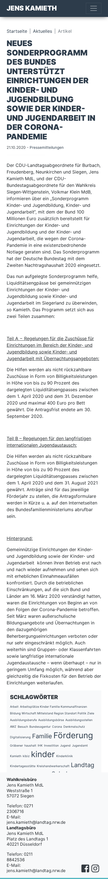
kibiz (26, 756)
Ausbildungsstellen (78, 720)
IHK (40, 745)
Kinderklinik (64, 756)
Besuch (23, 727)
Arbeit (14, 707)
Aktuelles (42, 31)
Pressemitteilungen (47, 147)
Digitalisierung (20, 737)
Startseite (17, 31)
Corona (57, 727)
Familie (42, 736)
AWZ (13, 727)
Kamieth (15, 756)
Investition (51, 745)
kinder (43, 754)
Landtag (82, 765)
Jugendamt (80, 745)
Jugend (65, 745)
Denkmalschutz (74, 727)
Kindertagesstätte (22, 766)
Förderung (73, 735)
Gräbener (16, 745)
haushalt (30, 745)
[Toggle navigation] (93, 8)
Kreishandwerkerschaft (53, 766)
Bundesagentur (40, 727)
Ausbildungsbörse (51, 720)
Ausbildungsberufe (23, 720)
